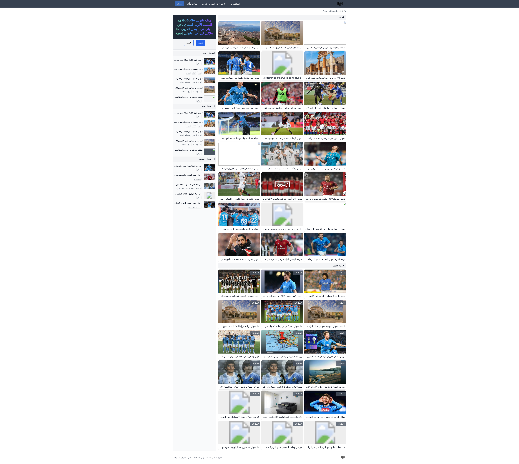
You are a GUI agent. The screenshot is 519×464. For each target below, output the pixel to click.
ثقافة (194, 73)
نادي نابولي (197, 179)
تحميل (179, 3)
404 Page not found (332, 11)
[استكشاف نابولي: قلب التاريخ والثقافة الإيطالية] (209, 89)
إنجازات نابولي (182, 188)
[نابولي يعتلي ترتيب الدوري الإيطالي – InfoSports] (209, 204)
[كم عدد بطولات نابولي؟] (209, 186)
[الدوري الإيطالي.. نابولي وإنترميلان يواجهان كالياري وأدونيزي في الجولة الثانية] (209, 167)
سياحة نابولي (175, 82)
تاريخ (199, 73)
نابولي (199, 64)
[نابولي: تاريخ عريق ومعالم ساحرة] (209, 71)
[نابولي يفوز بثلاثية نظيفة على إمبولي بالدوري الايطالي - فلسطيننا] (209, 61)
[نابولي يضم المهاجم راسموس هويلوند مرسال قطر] (209, 177)
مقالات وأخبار (191, 3)
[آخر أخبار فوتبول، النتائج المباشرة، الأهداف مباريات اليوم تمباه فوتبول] (209, 195)
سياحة (188, 73)
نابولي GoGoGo (199, 457)
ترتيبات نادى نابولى (194, 207)
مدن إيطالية (197, 91)
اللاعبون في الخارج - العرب (214, 3)
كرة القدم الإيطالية (195, 188)
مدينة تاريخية (197, 82)
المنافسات (235, 3)
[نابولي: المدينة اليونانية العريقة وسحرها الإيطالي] (209, 80)
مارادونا (174, 188)
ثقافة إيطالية (186, 82)
